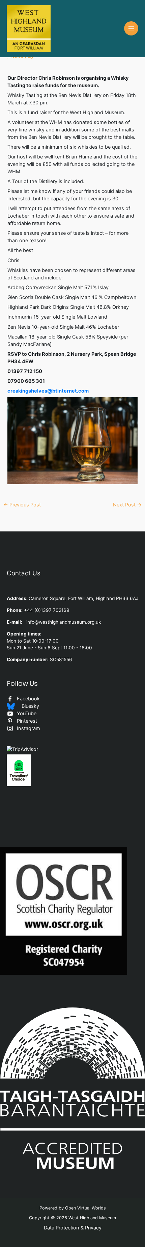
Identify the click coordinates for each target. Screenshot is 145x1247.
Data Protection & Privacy (73, 1228)
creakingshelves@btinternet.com (48, 391)
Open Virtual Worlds (85, 1208)
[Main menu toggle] (131, 28)
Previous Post (22, 505)
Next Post (127, 505)
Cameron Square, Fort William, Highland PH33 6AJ (83, 598)
